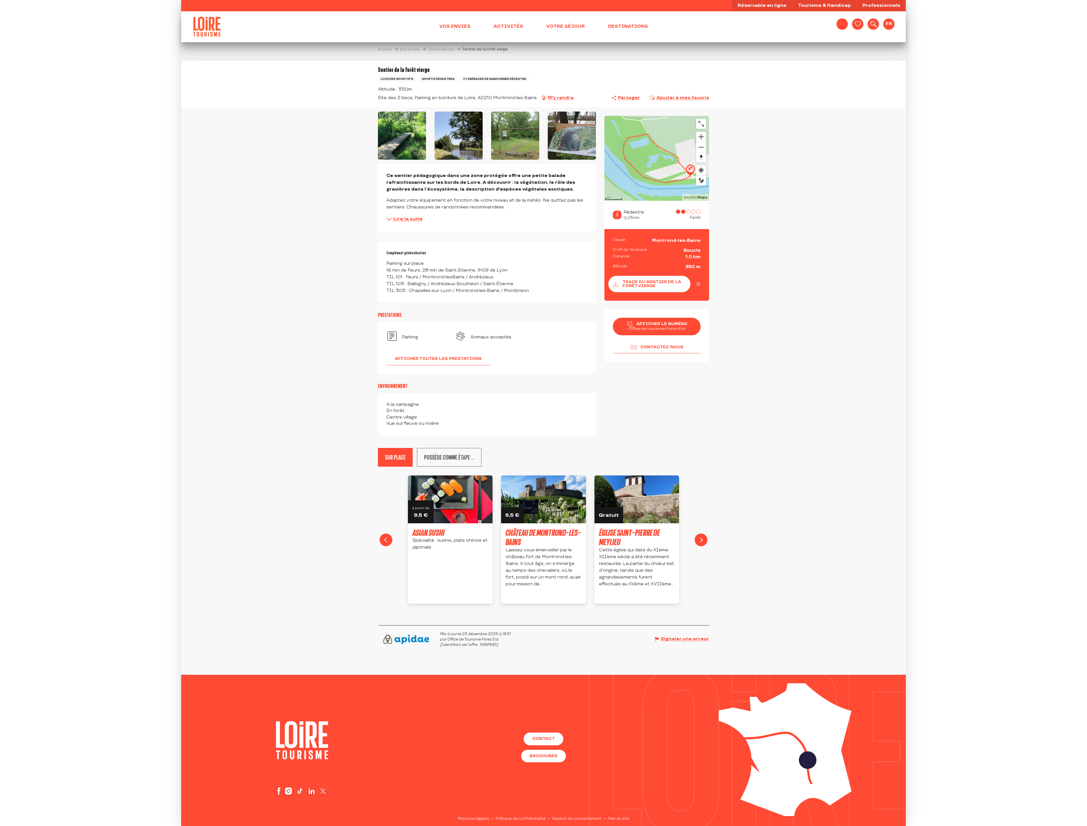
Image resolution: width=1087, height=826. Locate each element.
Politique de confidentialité (520, 818)
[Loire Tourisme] (207, 26)
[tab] (449, 457)
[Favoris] (857, 24)
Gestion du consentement (576, 818)
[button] (873, 24)
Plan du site (618, 818)
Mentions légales (473, 818)
